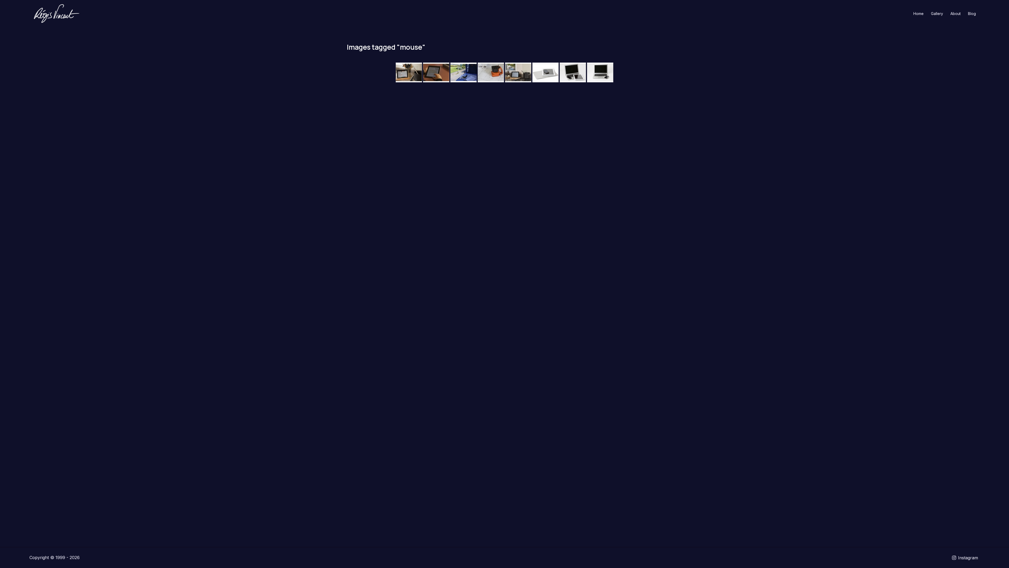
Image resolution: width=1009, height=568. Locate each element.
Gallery (937, 13)
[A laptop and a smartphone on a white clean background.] (600, 72)
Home (918, 13)
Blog (972, 13)
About (955, 13)
